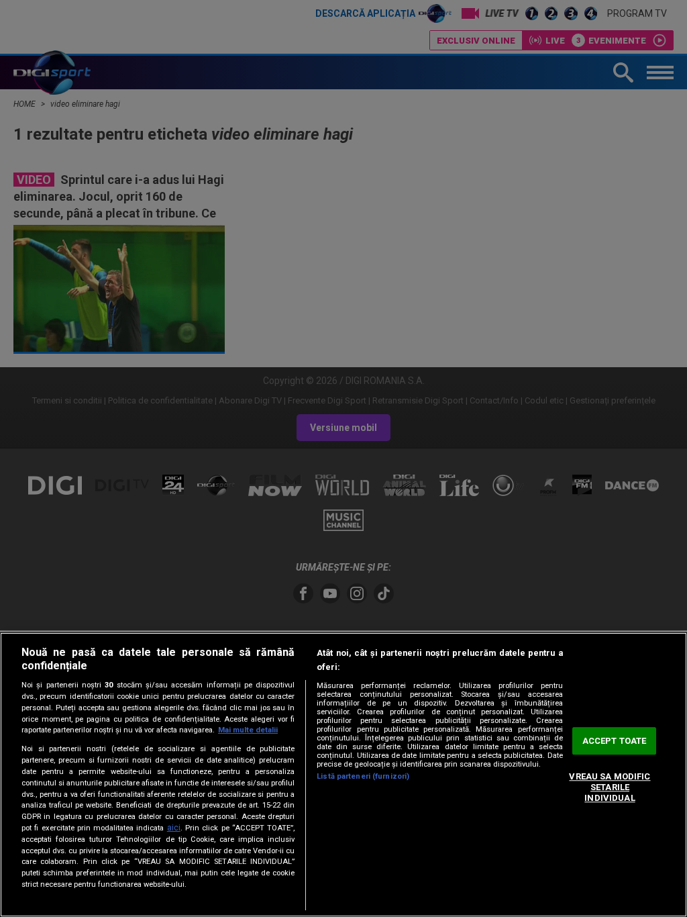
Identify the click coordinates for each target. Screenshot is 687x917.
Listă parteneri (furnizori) (363, 776)
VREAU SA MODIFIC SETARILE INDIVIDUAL (609, 787)
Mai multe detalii (248, 730)
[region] (343, 774)
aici (173, 827)
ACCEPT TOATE (614, 741)
